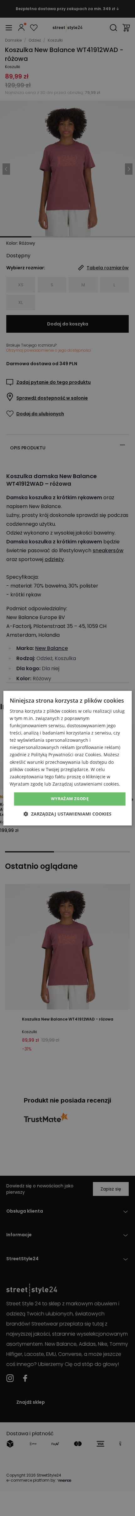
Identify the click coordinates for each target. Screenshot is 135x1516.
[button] (67, 813)
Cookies (93, 755)
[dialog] (67, 758)
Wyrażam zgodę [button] (70, 798)
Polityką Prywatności (52, 755)
